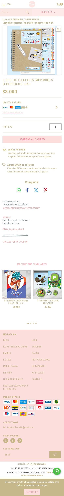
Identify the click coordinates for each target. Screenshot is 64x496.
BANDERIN (37, 346)
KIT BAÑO (7, 372)
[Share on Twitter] (36, 190)
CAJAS (35, 353)
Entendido (32, 492)
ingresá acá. (52, 472)
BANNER (7, 353)
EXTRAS (7, 359)
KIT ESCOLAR (38, 372)
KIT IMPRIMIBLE (16, 19)
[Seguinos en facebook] (12, 440)
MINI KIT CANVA (10, 366)
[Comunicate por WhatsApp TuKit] (57, 471)
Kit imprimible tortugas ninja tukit (48, 302)
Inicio (5, 19)
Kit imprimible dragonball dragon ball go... (16, 302)
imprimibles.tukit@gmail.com (20, 427)
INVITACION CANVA (41, 359)
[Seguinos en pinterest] (19, 440)
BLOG (34, 340)
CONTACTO (37, 379)
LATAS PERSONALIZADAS (15, 346)
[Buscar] (27, 12)
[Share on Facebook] (27, 190)
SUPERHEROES (32, 19)
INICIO (6, 340)
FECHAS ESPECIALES (13, 379)
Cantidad (7, 126)
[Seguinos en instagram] (5, 440)
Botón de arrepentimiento (32, 475)
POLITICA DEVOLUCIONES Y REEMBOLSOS (15, 387)
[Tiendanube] (32, 465)
